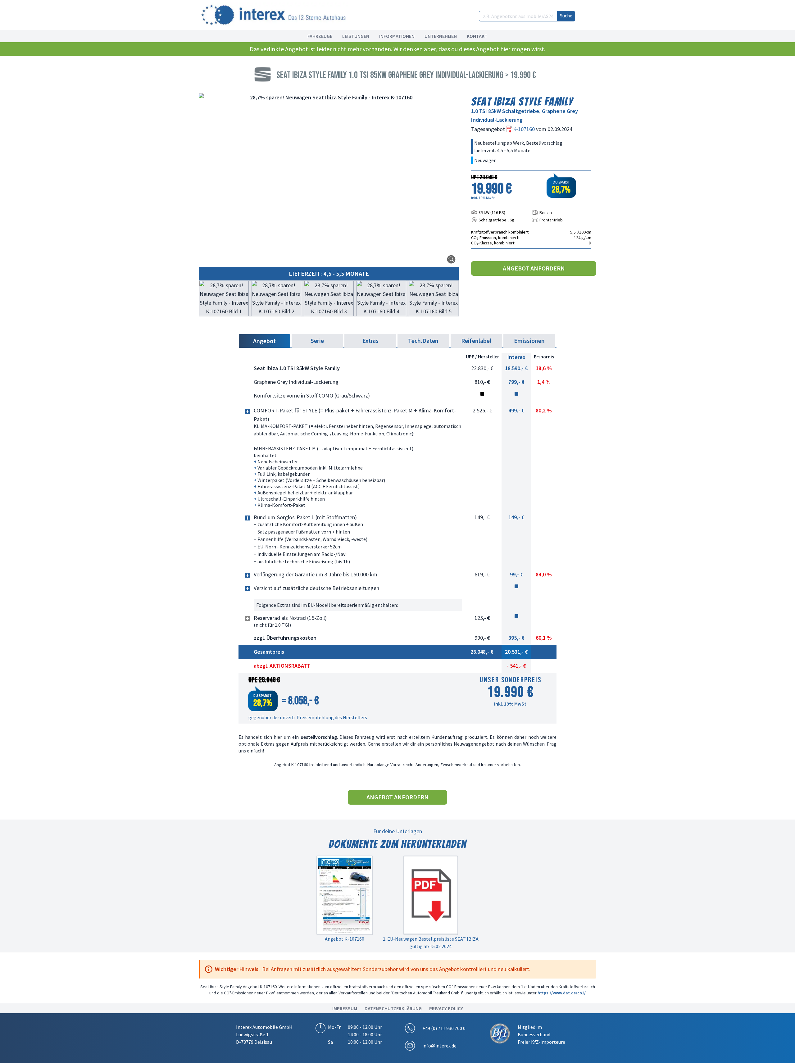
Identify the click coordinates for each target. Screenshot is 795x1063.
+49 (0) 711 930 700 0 (444, 1028)
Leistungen (355, 36)
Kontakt (477, 36)
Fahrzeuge (319, 36)
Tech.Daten (423, 340)
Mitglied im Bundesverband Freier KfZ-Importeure (541, 1034)
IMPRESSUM (344, 1008)
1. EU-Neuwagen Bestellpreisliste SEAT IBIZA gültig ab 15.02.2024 (431, 942)
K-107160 (524, 129)
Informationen (397, 36)
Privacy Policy (446, 1008)
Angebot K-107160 (344, 939)
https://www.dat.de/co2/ (562, 993)
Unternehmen (441, 36)
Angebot (264, 341)
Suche (566, 15)
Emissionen (529, 340)
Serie (317, 340)
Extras (370, 340)
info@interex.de (439, 1046)
